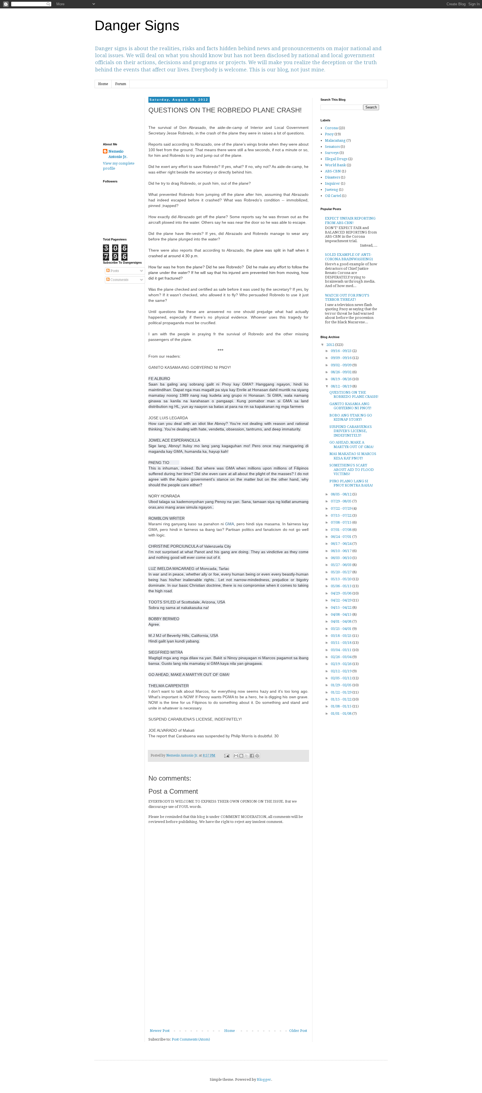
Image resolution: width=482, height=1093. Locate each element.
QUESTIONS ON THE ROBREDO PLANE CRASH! (354, 394)
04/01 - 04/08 (341, 621)
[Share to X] (246, 756)
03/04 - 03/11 (341, 650)
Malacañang (335, 140)
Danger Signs (137, 25)
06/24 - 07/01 (341, 537)
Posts (114, 271)
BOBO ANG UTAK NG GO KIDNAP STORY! (350, 417)
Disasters (332, 177)
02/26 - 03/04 (341, 657)
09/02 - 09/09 (341, 365)
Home (103, 84)
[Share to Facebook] (252, 756)
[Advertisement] (228, 986)
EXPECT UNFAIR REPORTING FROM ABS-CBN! (350, 220)
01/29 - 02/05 (341, 685)
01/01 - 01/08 (341, 713)
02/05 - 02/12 (341, 678)
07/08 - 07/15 (341, 522)
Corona (331, 128)
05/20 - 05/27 (341, 572)
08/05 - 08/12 (341, 494)
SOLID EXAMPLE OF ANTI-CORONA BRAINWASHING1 (349, 256)
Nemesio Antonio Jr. (118, 153)
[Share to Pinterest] (257, 756)
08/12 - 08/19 (341, 386)
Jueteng (331, 189)
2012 (330, 345)
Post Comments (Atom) (191, 1039)
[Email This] (236, 756)
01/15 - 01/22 (341, 699)
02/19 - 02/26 (341, 664)
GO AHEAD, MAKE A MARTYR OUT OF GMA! (351, 444)
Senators (332, 147)
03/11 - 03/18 (341, 643)
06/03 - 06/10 (341, 558)
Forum (120, 84)
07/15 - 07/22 (341, 515)
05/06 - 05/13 (341, 586)
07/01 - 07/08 (341, 530)
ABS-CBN (333, 171)
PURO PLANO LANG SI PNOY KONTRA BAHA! (351, 483)
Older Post (298, 1031)
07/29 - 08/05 (341, 501)
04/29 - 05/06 (341, 593)
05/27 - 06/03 (341, 565)
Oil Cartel (333, 196)
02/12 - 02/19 (341, 671)
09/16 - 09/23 (341, 351)
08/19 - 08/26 (341, 379)
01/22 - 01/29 (341, 692)
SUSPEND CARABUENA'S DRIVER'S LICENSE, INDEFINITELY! (350, 431)
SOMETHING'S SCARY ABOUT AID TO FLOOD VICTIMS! (351, 469)
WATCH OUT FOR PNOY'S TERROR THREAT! (347, 297)
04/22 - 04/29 (341, 600)
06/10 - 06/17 (341, 551)
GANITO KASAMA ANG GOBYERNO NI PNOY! (350, 406)
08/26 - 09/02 (341, 372)
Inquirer (332, 183)
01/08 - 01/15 (341, 706)
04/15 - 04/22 (341, 607)
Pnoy (329, 134)
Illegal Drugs (336, 159)
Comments (119, 280)
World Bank (335, 165)
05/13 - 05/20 (341, 579)
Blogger (264, 1079)
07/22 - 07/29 (341, 508)
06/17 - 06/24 (341, 543)
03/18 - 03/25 (341, 636)
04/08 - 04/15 (341, 614)
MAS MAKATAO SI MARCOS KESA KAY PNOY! (352, 456)
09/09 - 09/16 (341, 358)
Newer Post (160, 1031)
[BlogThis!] (241, 756)
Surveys (332, 153)
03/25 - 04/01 (341, 629)
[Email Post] (226, 755)
